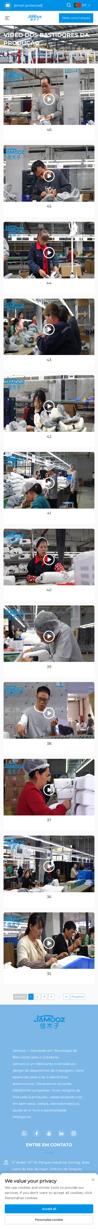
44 (49, 283)
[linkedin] (61, 1133)
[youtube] (49, 1133)
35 (49, 973)
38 (49, 743)
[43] (49, 327)
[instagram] (74, 1133)
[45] (49, 173)
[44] (49, 250)
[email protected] (28, 5)
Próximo (77, 996)
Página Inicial (21, 53)
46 (49, 129)
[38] (49, 710)
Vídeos (43, 53)
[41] (49, 480)
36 (49, 897)
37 (49, 820)
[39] (49, 633)
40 (49, 590)
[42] (49, 403)
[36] (49, 864)
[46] (49, 96)
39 (49, 667)
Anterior (20, 996)
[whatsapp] (24, 1133)
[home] (34, 17)
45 (49, 206)
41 (49, 513)
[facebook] (36, 1133)
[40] (49, 557)
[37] (49, 787)
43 (49, 360)
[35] (49, 940)
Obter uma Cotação (76, 18)
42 (49, 436)
